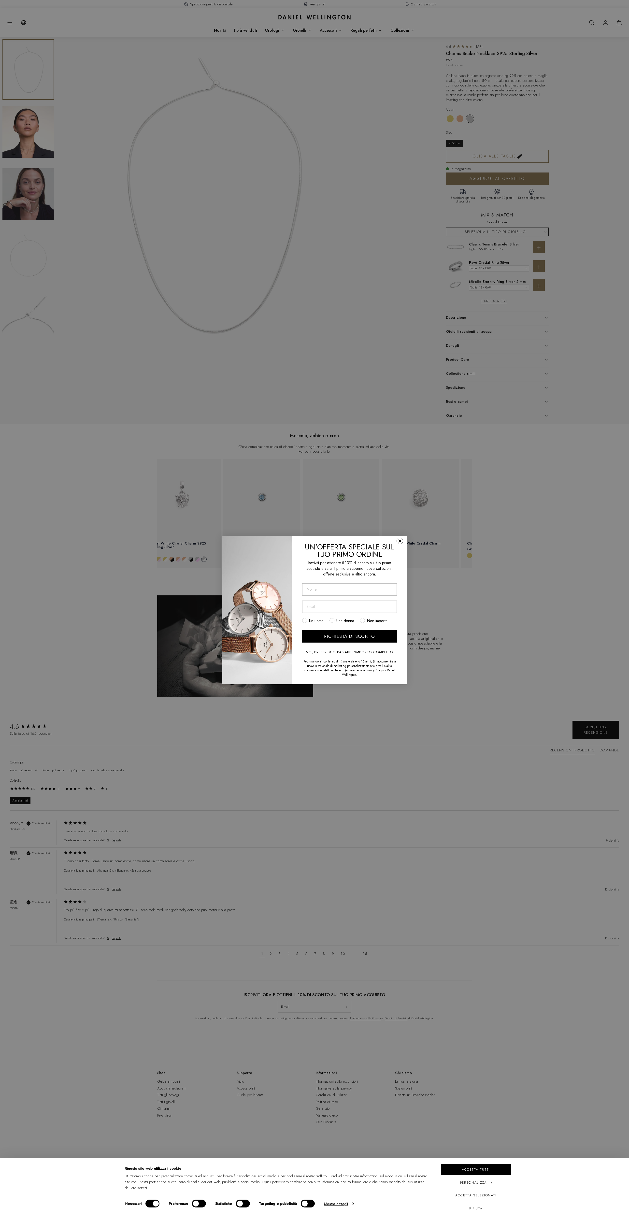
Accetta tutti (476, 1169)
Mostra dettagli (336, 1203)
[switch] (199, 1203)
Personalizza (473, 1182)
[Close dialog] (400, 541)
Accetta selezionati (476, 1195)
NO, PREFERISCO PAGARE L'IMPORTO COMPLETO (349, 652)
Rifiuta (476, 1208)
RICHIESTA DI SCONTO (349, 636)
